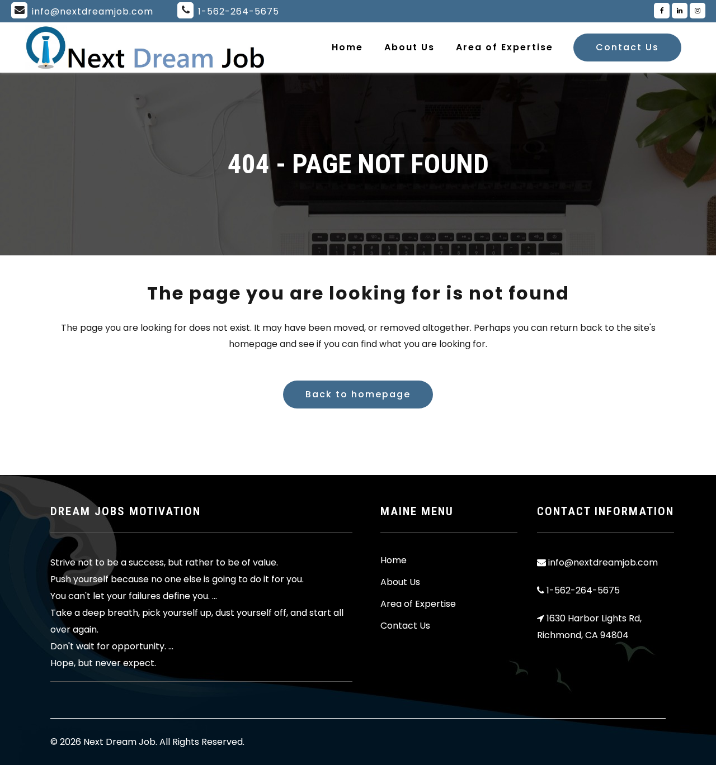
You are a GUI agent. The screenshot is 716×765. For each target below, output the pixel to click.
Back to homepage (358, 394)
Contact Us (627, 47)
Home (393, 560)
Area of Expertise (418, 604)
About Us (400, 582)
